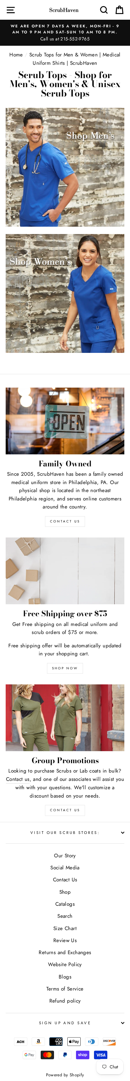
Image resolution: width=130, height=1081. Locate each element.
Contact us (18, 779)
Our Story (65, 855)
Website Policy (65, 964)
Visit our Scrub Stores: (65, 832)
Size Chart (65, 928)
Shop (65, 892)
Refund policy (65, 1001)
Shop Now (65, 668)
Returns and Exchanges (65, 952)
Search (64, 916)
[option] (65, 32)
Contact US (65, 521)
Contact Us (65, 810)
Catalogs (65, 904)
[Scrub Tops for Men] (65, 225)
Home (16, 54)
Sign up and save (65, 1023)
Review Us (65, 940)
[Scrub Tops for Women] (65, 351)
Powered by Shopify (65, 1075)
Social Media (65, 867)
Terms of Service (64, 989)
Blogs (65, 977)
